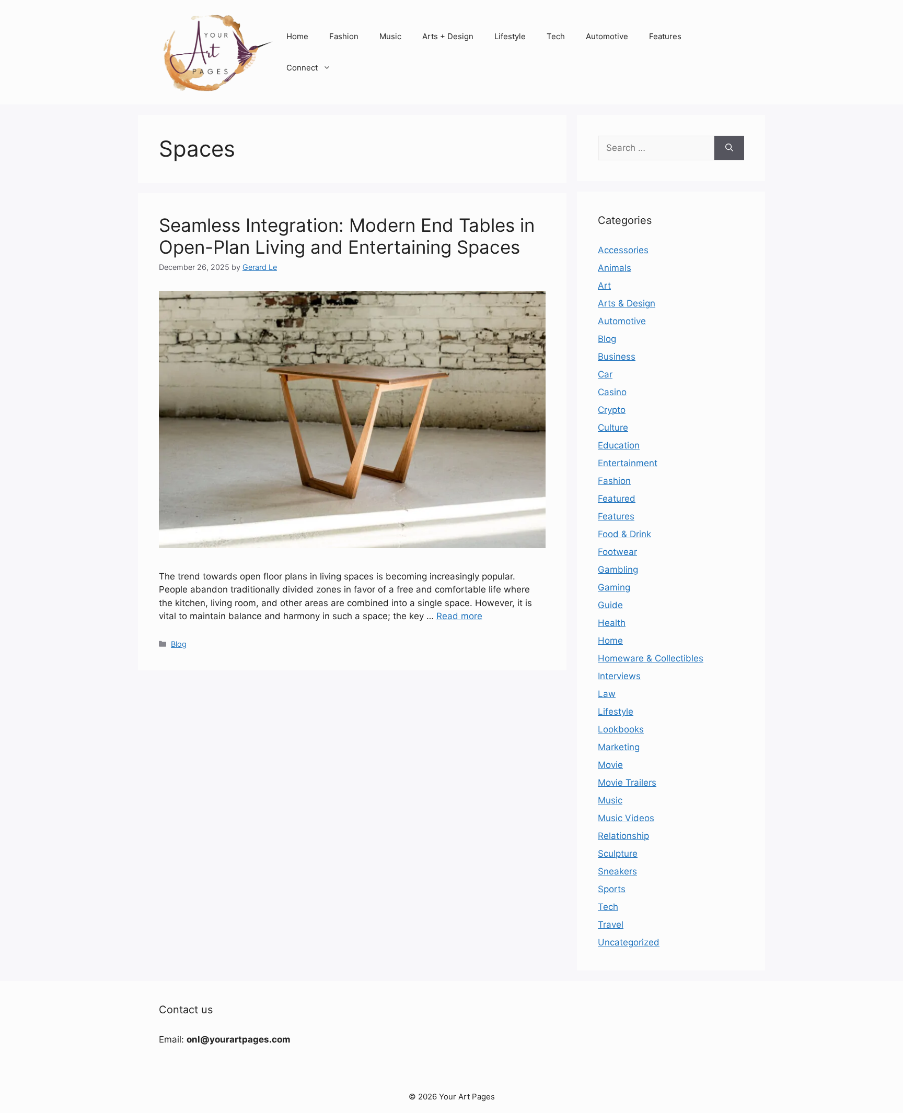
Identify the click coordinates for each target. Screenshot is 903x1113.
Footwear (617, 552)
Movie (610, 765)
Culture (613, 427)
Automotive (607, 36)
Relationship (623, 836)
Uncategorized (628, 942)
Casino (612, 392)
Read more (459, 616)
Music (390, 36)
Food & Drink (624, 534)
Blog (179, 644)
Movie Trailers (627, 782)
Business (616, 356)
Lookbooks (621, 729)
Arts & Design (626, 303)
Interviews (619, 676)
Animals (614, 268)
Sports (612, 889)
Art (604, 285)
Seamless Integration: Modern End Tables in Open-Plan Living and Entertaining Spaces (347, 236)
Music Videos (626, 818)
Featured (616, 498)
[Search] (729, 148)
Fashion (343, 36)
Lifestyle (510, 36)
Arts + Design (447, 36)
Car (605, 374)
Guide (610, 605)
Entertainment (627, 463)
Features (665, 36)
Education (619, 445)
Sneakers (617, 871)
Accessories (623, 250)
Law (607, 694)
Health (612, 623)
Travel (610, 924)
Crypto (612, 410)
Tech (556, 36)
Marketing (619, 747)
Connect (302, 68)
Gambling (618, 569)
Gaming (614, 587)
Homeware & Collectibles (650, 658)
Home (297, 36)
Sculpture (618, 853)
